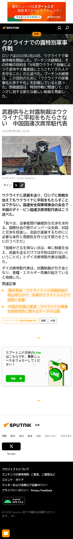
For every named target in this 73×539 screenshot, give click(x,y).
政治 (21, 436)
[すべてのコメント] (6, 533)
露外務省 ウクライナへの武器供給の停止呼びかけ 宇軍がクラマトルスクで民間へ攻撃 (38, 295)
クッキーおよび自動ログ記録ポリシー (25, 485)
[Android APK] (14, 501)
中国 (52, 320)
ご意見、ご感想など (43, 474)
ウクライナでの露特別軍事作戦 (20, 320)
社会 (38, 436)
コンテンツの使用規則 (15, 474)
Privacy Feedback (41, 490)
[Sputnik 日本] (11, 29)
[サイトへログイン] (59, 28)
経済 (30, 436)
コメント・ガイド (13, 480)
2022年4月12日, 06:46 (15, 131)
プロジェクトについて (15, 469)
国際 (43, 320)
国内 (13, 436)
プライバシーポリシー (15, 490)
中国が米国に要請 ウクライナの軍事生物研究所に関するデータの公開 (37, 309)
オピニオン (50, 436)
